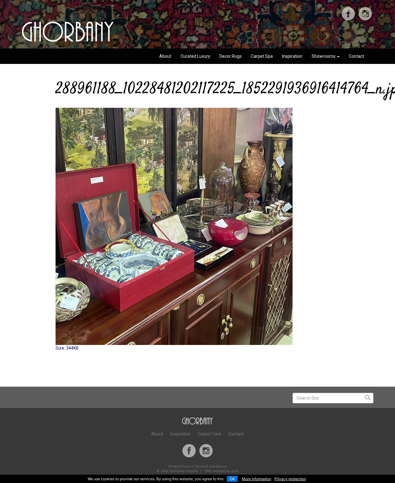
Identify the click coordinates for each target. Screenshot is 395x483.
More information (256, 479)
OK (232, 479)
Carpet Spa (262, 56)
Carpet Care (209, 433)
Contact (356, 56)
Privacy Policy (179, 466)
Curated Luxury (195, 56)
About (165, 56)
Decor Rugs (230, 56)
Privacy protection (290, 479)
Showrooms (324, 56)
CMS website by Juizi (221, 471)
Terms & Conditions (210, 466)
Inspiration (292, 56)
